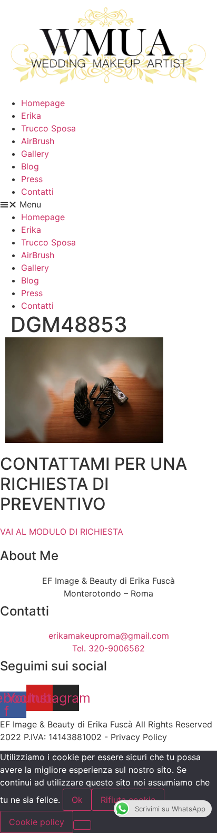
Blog (30, 166)
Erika (31, 115)
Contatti (37, 191)
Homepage (43, 103)
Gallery (35, 153)
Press (32, 179)
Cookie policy (36, 822)
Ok (77, 799)
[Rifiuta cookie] (82, 825)
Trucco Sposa (48, 128)
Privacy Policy (139, 737)
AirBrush (37, 141)
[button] (108, 204)
